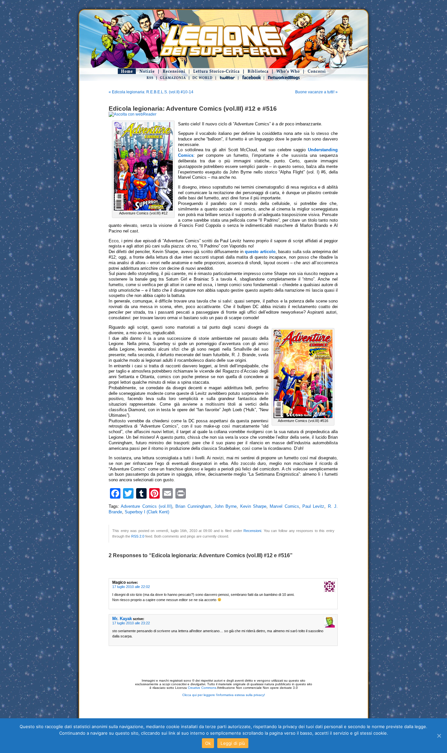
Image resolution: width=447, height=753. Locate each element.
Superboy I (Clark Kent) (147, 512)
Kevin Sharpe (253, 506)
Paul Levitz (313, 506)
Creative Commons (202, 687)
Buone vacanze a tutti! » (316, 92)
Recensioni (252, 531)
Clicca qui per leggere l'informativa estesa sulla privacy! (223, 695)
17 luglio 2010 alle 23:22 (131, 623)
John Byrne (225, 506)
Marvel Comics (284, 506)
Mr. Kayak (122, 618)
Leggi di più (233, 743)
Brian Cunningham (193, 506)
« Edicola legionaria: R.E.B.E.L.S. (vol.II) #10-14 (151, 92)
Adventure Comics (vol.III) (146, 506)
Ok (208, 743)
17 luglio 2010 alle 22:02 (131, 587)
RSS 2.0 (137, 536)
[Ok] (439, 735)
